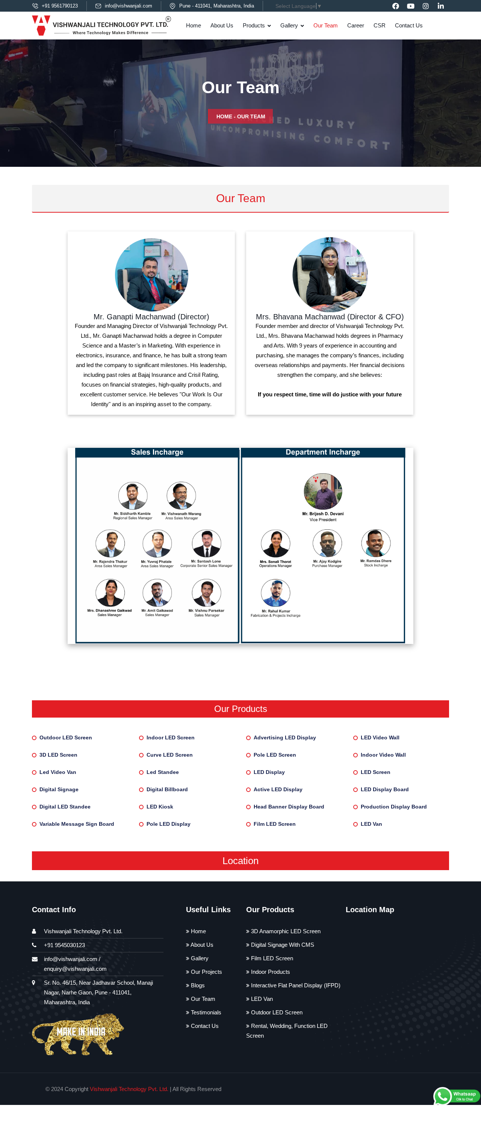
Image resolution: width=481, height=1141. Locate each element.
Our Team (325, 25)
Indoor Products (270, 972)
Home (193, 25)
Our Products (240, 709)
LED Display (269, 772)
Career (355, 25)
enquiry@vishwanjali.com (75, 969)
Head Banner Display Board (289, 807)
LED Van (371, 824)
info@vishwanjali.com (128, 6)
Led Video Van (57, 772)
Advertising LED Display (285, 737)
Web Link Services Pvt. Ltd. (381, 1089)
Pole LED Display (169, 824)
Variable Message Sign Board (76, 824)
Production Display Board (394, 807)
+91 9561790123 (60, 6)
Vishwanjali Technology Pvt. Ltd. (129, 1089)
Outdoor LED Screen (65, 737)
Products (254, 25)
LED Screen (375, 772)
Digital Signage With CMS (282, 945)
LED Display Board (385, 789)
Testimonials (205, 1012)
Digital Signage (59, 789)
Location (240, 860)
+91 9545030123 (64, 945)
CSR (380, 25)
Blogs (197, 985)
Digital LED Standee (65, 807)
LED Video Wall (380, 737)
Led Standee (163, 772)
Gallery (289, 25)
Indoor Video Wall (383, 755)
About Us (221, 25)
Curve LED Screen (170, 755)
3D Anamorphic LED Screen (285, 931)
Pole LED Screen (275, 755)
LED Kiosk (160, 807)
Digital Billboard (167, 789)
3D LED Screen (58, 755)
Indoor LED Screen (171, 737)
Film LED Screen (275, 824)
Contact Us (409, 25)
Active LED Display (278, 789)
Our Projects (205, 972)
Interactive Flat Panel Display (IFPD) (295, 985)
